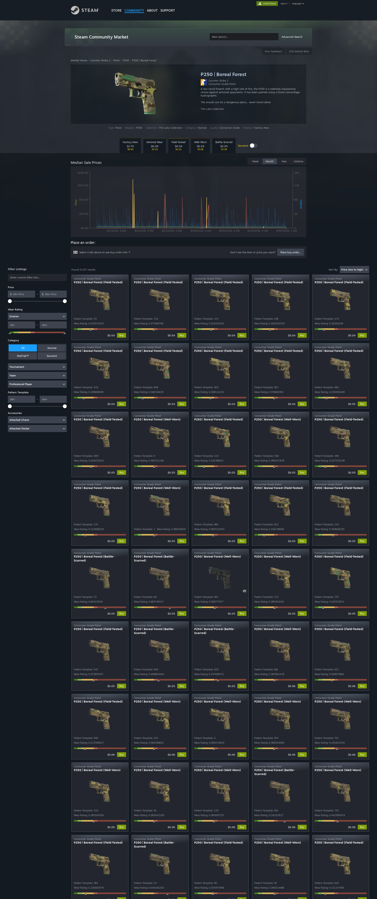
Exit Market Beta (299, 51)
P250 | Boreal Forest (144, 60)
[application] (188, 202)
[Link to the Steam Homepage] (88, 11)
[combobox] (244, 37)
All (22, 348)
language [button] (296, 3)
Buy (121, 335)
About (152, 10)
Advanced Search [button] (292, 36)
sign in (284, 3)
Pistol (116, 60)
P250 (126, 60)
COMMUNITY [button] (134, 10)
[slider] (10, 301)
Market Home (79, 60)
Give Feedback (273, 51)
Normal (52, 348)
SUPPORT (167, 10)
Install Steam (269, 3)
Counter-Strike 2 (100, 60)
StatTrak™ (23, 355)
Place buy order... (290, 252)
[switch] (253, 145)
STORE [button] (116, 10)
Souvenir (52, 355)
